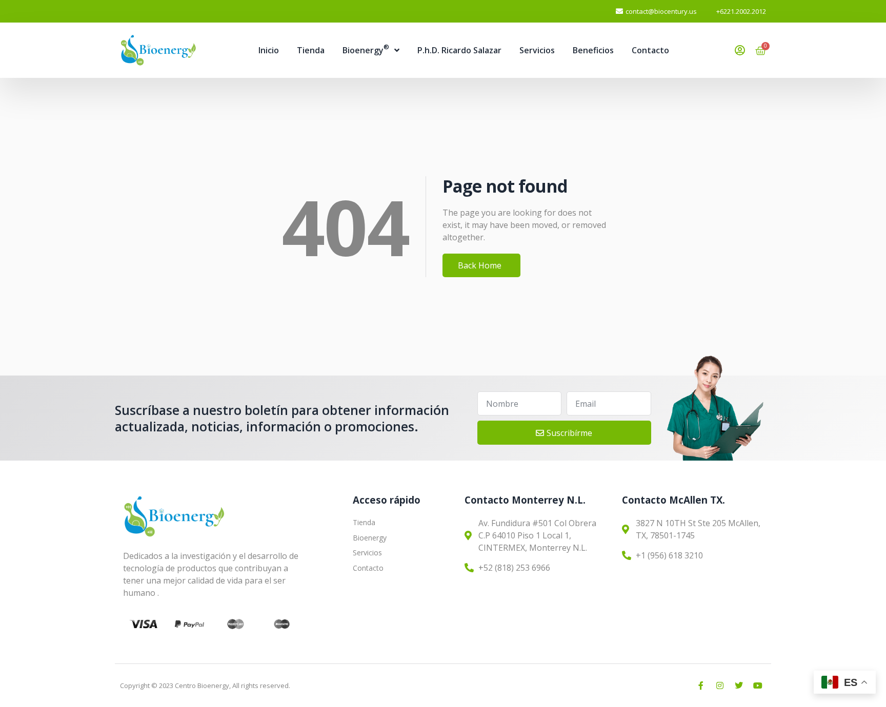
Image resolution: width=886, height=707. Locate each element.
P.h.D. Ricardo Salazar (459, 50)
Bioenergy (366, 49)
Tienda (311, 50)
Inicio (268, 50)
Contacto (650, 50)
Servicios (537, 50)
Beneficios (593, 50)
